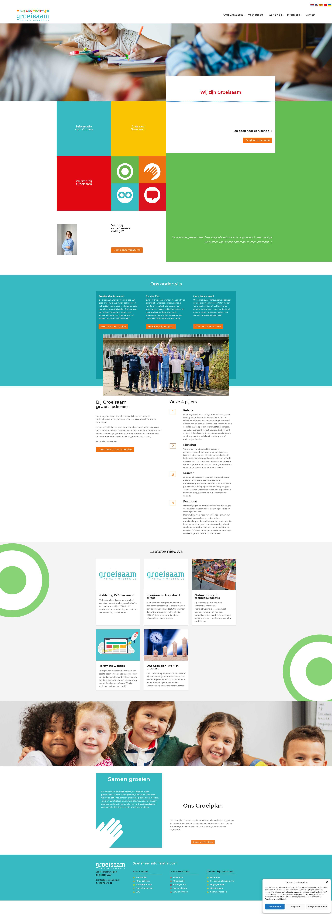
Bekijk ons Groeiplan (203, 842)
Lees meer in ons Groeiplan (115, 449)
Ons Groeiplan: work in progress (163, 667)
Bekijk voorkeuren (317, 906)
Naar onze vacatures (208, 326)
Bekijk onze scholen (257, 140)
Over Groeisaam (233, 15)
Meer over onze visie (113, 326)
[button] (327, 882)
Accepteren (275, 906)
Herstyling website (112, 665)
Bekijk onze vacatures (127, 250)
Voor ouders (255, 15)
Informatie (293, 15)
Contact (310, 15)
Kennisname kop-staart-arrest (164, 596)
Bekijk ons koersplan (160, 326)
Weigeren (295, 906)
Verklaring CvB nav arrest (117, 595)
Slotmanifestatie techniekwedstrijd (207, 596)
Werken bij (275, 15)
